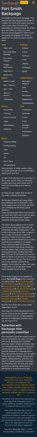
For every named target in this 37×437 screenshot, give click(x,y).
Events (24, 52)
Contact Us (20, 432)
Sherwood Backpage (10, 299)
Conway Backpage (27, 284)
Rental (24, 71)
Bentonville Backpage (10, 284)
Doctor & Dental (10, 117)
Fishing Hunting (10, 146)
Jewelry (25, 64)
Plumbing (7, 129)
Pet (5, 157)
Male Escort (8, 71)
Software (25, 135)
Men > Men (8, 89)
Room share (8, 161)
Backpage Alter (19, 429)
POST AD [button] (24, 2)
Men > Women (9, 85)
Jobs (5, 150)
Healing (25, 91)
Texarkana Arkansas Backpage (23, 301)
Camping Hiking (10, 142)
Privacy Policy (8, 432)
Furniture (25, 56)
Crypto (25, 117)
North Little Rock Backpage (22, 294)
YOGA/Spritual (27, 103)
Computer (26, 113)
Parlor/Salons (9, 125)
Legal (6, 121)
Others (6, 153)
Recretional (26, 95)
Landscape (26, 67)
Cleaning (7, 113)
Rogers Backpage (26, 296)
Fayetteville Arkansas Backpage (15, 286)
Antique (25, 48)
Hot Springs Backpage (25, 289)
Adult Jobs (8, 48)
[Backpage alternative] (11, 3)
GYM (24, 88)
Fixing (24, 121)
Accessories (26, 110)
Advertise (30, 432)
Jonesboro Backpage (10, 291)
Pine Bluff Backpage (9, 296)
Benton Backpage (24, 281)
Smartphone (27, 131)
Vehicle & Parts (9, 165)
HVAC (24, 60)
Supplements (27, 99)
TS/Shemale (8, 99)
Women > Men (9, 81)
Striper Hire (8, 75)
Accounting (8, 110)
